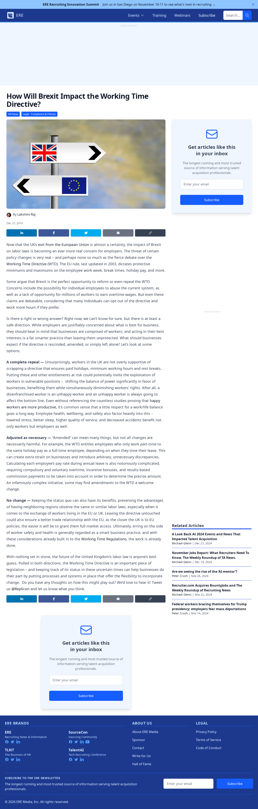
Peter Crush (180, 576)
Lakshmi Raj (26, 214)
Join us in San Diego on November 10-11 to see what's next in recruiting (129, 4)
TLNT (9, 749)
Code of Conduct (209, 748)
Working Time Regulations (104, 539)
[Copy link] (150, 232)
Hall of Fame (141, 764)
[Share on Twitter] (86, 232)
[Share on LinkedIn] (21, 232)
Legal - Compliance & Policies (39, 114)
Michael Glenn (181, 543)
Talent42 (76, 749)
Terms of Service (208, 740)
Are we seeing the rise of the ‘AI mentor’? (204, 571)
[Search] (247, 15)
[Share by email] (118, 232)
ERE (8, 732)
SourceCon (78, 732)
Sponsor (138, 740)
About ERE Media (145, 732)
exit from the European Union (63, 244)
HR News (13, 114)
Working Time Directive (26, 263)
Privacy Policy (206, 732)
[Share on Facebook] (53, 232)
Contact (138, 748)
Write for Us (141, 756)
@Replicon (20, 588)
